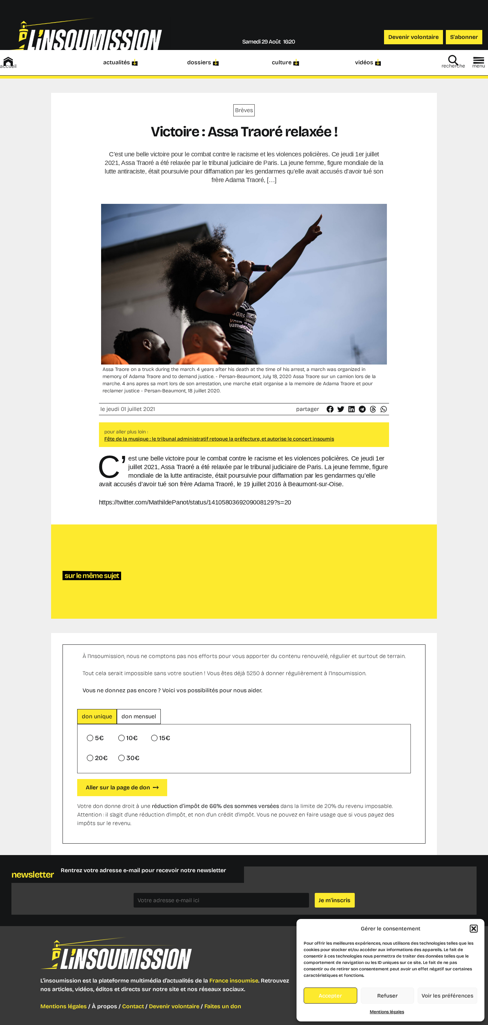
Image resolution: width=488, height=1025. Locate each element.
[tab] (97, 716)
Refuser (387, 996)
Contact (133, 1006)
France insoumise (233, 980)
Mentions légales (387, 1011)
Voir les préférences (447, 996)
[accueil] (8, 61)
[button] (473, 928)
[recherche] (453, 60)
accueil (8, 66)
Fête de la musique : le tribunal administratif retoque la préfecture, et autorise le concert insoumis (219, 439)
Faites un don (222, 1006)
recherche (453, 66)
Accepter (330, 996)
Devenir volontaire (174, 1006)
